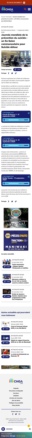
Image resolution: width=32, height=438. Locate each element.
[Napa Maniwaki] (16, 240)
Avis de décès (16, 400)
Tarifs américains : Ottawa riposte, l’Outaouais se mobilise (20, 266)
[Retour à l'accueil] (11, 9)
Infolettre (16, 395)
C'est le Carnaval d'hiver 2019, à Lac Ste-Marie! (19, 327)
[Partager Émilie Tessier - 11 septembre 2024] (28, 177)
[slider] (26, 119)
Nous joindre (16, 405)
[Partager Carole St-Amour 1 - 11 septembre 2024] (28, 113)
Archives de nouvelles (16, 398)
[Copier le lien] (15, 73)
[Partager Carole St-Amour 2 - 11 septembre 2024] (28, 139)
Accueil (3, 16)
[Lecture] (4, 120)
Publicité (16, 388)
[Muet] (22, 119)
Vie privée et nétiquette (16, 391)
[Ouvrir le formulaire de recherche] (25, 9)
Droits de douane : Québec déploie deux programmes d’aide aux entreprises (19, 296)
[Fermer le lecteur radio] (28, 426)
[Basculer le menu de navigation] (29, 9)
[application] (16, 119)
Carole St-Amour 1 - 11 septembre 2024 (11, 115)
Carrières (16, 393)
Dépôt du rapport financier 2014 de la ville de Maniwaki (21, 341)
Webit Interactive (20, 422)
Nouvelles (8, 16)
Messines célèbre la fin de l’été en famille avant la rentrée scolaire (20, 281)
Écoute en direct (14, 3)
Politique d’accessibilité (16, 403)
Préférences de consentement (16, 420)
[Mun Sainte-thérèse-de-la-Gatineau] (16, 218)
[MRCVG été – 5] (16, 367)
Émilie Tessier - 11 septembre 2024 (13, 179)
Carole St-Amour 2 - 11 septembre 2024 (11, 141)
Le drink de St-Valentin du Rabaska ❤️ (20, 355)
